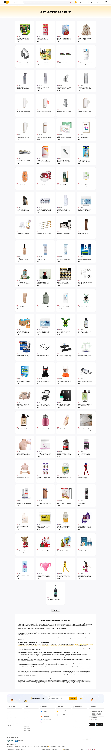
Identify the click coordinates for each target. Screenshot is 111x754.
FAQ (24, 721)
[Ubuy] (6, 2)
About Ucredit (26, 726)
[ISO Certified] (18, 740)
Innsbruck (74, 719)
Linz (73, 715)
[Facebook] (86, 749)
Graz (73, 713)
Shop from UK (17, 746)
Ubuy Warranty (10, 731)
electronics (77, 644)
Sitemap (9, 719)
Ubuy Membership (11, 729)
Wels (73, 725)
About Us (9, 710)
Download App (27, 710)
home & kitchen (89, 644)
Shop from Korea (44, 746)
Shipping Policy (10, 725)
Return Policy (26, 717)
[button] (83, 2)
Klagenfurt (74, 721)
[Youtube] (90, 749)
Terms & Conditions (46, 749)
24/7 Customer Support (97, 711)
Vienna (73, 710)
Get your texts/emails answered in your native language (96, 714)
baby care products (70, 645)
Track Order (9, 721)
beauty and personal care (36, 645)
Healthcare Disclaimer (12, 733)
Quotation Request (11, 715)
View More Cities (76, 727)
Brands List (26, 713)
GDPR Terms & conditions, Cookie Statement (31, 723)
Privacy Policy (54, 749)
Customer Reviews (27, 715)
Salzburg (74, 717)
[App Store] (92, 724)
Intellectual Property (11, 717)
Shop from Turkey (61, 746)
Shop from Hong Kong (35, 746)
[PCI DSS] (10, 741)
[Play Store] (99, 724)
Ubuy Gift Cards (27, 730)
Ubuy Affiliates (27, 728)
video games (27, 645)
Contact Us (9, 713)
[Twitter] (93, 749)
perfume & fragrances (46, 645)
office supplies (54, 645)
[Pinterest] (95, 749)
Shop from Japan (25, 746)
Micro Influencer (10, 727)
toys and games (21, 645)
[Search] (76, 2)
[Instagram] (88, 749)
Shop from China (53, 746)
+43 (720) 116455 (93, 719)
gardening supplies (61, 645)
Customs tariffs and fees (12, 723)
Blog (24, 719)
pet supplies (76, 645)
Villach (73, 723)
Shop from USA (10, 746)
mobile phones (83, 644)
